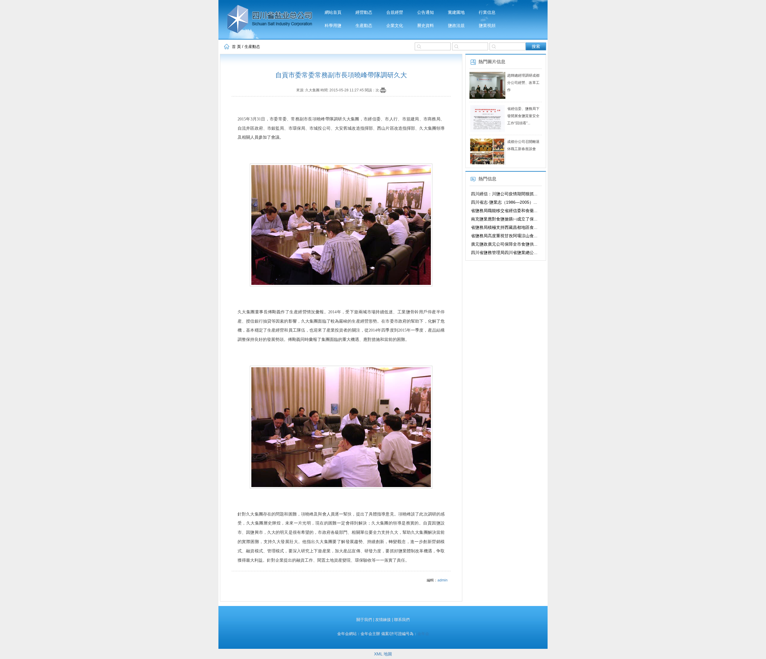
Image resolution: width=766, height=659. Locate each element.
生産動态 (363, 25)
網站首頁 (333, 12)
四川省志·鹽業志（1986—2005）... (504, 202)
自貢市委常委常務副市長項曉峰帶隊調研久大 (341, 75)
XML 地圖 (383, 654)
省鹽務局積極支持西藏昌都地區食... (504, 227)
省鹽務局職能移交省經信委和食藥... (504, 210)
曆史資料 (425, 25)
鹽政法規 (456, 25)
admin (442, 580)
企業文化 (394, 25)
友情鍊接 (383, 619)
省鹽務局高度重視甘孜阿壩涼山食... (504, 235)
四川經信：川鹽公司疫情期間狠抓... (504, 193)
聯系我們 (402, 619)
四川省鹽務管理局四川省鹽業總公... (504, 252)
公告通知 (425, 12)
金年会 (423, 633)
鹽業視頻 (487, 25)
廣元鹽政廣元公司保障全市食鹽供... (504, 244)
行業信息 (487, 12)
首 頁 (236, 46)
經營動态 (363, 12)
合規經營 (394, 12)
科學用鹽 (333, 25)
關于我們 (364, 619)
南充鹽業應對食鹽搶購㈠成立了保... (504, 219)
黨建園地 (456, 12)
